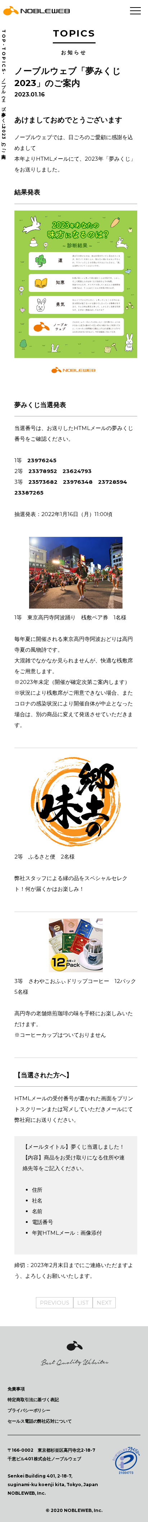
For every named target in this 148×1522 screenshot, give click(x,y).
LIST (83, 1302)
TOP (3, 36)
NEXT (104, 1302)
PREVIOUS (54, 1302)
